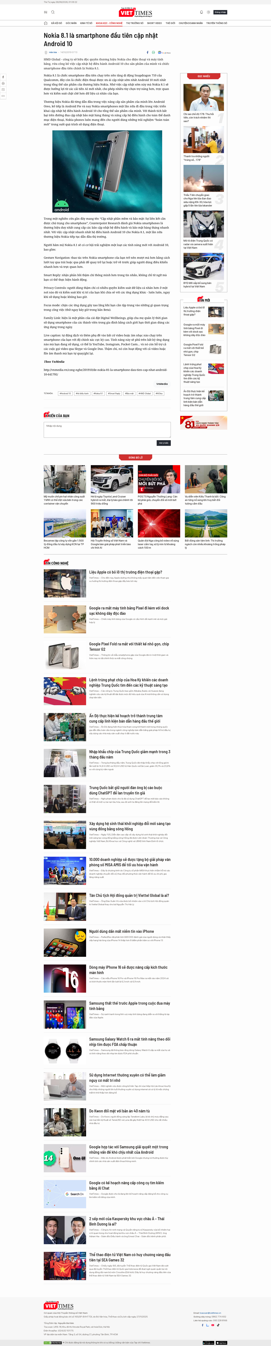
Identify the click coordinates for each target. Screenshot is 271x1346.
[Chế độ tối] (208, 12)
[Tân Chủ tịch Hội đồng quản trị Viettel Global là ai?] (65, 907)
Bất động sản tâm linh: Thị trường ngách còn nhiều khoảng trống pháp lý (205, 544)
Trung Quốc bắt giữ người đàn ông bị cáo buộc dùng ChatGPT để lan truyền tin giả (125, 790)
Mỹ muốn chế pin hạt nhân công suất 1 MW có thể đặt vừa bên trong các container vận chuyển (64, 500)
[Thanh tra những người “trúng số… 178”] (203, 139)
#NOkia (159, 393)
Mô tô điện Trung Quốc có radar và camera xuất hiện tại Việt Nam (198, 244)
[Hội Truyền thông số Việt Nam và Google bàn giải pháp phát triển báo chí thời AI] (112, 523)
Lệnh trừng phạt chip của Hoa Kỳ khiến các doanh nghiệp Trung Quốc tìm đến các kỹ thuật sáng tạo (194, 373)
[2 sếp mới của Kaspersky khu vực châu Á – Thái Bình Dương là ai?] (65, 1230)
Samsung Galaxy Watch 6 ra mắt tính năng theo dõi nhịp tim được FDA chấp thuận (129, 1041)
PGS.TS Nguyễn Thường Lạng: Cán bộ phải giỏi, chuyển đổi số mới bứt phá (157, 500)
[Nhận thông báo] (201, 12)
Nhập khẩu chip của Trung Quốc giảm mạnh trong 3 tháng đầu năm (129, 754)
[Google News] (164, 52)
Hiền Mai (53, 52)
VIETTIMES (135, 12)
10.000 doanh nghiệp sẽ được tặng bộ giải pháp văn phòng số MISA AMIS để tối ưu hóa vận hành (130, 862)
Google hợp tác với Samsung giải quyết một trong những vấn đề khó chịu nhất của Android (128, 1149)
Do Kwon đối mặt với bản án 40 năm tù (119, 1110)
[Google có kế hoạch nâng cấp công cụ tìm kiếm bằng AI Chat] (65, 1194)
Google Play (221, 1343)
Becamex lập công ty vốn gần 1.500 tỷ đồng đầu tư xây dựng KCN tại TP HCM (64, 544)
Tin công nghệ (57, 563)
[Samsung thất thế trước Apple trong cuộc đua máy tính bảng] (65, 1014)
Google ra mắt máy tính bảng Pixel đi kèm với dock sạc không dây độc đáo (194, 330)
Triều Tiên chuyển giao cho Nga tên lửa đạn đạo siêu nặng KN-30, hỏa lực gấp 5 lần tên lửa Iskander (197, 200)
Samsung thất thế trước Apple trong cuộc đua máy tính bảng (129, 1006)
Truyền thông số (216, 23)
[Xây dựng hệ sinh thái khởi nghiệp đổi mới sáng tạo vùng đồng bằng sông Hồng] (65, 835)
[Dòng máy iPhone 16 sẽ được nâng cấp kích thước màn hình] (65, 978)
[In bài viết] (153, 52)
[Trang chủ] (46, 23)
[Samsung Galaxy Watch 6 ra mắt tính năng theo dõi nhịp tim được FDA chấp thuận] (65, 1050)
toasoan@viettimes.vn (210, 1313)
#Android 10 (65, 393)
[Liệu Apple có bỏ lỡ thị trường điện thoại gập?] (216, 312)
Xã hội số (56, 23)
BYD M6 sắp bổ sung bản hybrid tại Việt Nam (197, 285)
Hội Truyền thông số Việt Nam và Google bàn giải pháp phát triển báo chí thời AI (111, 544)
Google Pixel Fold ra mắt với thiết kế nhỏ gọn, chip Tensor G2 (193, 350)
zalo (207, 1325)
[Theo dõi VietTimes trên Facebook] (202, 1325)
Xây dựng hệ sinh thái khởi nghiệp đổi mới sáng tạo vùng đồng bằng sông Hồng (130, 826)
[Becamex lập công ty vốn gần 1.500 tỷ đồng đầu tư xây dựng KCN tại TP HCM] (65, 523)
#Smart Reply (114, 393)
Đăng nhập (220, 12)
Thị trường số (134, 23)
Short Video (154, 23)
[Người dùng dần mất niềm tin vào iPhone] (65, 943)
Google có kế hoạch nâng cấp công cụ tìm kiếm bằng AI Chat (126, 1185)
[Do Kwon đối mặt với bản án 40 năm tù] (65, 1122)
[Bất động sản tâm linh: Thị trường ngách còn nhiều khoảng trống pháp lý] (206, 523)
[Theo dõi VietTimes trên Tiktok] (218, 1325)
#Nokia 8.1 (98, 393)
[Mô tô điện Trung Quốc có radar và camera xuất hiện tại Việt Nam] (203, 224)
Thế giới (170, 23)
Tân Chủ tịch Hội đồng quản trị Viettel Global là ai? (129, 895)
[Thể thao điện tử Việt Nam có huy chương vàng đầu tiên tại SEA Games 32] (65, 1266)
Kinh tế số (86, 23)
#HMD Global (145, 393)
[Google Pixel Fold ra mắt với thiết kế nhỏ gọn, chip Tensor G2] (216, 349)
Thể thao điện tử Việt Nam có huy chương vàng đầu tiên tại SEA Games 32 (130, 1257)
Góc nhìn (71, 23)
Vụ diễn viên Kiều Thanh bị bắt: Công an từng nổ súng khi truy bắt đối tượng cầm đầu (205, 500)
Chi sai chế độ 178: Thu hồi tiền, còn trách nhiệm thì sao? (198, 118)
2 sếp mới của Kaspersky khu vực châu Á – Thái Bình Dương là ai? (126, 1221)
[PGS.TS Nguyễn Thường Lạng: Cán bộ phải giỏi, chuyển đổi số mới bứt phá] (159, 479)
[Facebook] (147, 52)
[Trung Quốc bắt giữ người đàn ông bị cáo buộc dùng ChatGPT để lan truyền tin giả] (65, 799)
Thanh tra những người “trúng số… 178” (196, 158)
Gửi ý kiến (163, 443)
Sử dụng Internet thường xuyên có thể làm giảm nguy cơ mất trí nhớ (127, 1077)
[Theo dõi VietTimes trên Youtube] (212, 1325)
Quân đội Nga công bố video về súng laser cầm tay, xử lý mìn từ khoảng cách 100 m (158, 544)
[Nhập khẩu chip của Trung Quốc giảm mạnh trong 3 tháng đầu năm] (65, 763)
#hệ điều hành (82, 393)
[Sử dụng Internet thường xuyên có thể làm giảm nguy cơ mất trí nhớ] (65, 1086)
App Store (208, 1343)
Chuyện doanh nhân (191, 23)
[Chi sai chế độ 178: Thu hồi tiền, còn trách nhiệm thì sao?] (203, 97)
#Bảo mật (129, 393)
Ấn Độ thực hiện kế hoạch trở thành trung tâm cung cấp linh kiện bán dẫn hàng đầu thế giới (194, 398)
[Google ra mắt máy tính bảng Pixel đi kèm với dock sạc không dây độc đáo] (216, 329)
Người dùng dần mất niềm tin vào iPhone (121, 931)
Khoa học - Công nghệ (109, 23)
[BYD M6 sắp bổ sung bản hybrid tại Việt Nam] (203, 266)
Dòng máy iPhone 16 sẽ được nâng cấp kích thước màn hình (128, 970)
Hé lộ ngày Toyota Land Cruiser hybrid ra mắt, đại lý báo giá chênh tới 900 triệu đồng (112, 500)
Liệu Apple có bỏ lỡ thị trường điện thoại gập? (194, 311)
